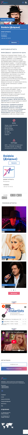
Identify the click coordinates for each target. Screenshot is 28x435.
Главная (3, 394)
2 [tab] (14, 290)
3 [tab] (16, 290)
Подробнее (14, 218)
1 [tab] (12, 290)
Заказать (14, 42)
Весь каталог (14, 293)
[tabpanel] (14, 247)
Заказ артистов (5, 399)
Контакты (3, 403)
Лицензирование (5, 401)
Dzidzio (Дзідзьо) (7, 20)
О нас (2, 397)
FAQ (2, 406)
